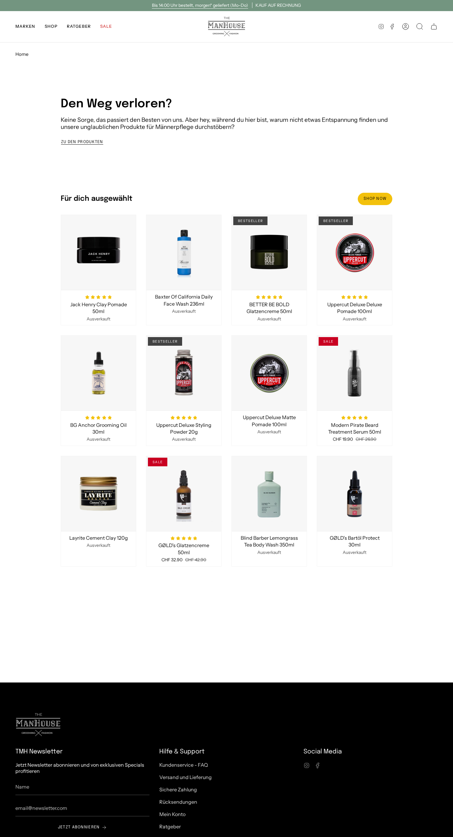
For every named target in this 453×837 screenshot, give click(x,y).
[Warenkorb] (434, 27)
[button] (25, 27)
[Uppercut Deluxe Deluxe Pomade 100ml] (354, 252)
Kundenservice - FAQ (183, 765)
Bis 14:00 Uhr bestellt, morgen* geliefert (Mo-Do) (200, 5)
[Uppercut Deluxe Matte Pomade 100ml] (269, 373)
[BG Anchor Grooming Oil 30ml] (98, 373)
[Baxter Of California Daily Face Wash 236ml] (183, 252)
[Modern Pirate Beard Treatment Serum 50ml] (354, 373)
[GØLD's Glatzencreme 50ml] (183, 493)
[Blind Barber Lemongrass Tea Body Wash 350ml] (269, 493)
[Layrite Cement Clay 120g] (98, 493)
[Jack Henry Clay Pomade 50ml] (98, 252)
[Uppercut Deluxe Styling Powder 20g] (183, 373)
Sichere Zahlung (178, 789)
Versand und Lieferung (185, 777)
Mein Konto (172, 814)
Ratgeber (170, 826)
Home (21, 54)
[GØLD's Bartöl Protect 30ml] (354, 493)
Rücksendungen (178, 802)
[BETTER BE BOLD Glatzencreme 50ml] (269, 252)
